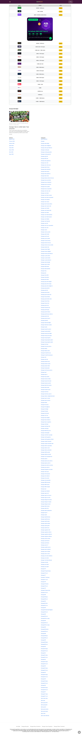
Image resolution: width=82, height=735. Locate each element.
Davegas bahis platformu (45, 173)
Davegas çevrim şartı (45, 236)
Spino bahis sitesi (44, 698)
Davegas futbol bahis (45, 266)
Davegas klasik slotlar (45, 387)
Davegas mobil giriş (44, 428)
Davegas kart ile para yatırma (46, 370)
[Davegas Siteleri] (39, 2)
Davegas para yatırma (45, 467)
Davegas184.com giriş (45, 624)
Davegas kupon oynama (45, 400)
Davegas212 (43, 659)
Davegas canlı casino (45, 201)
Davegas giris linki (44, 290)
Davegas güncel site (45, 305)
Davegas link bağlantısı (45, 406)
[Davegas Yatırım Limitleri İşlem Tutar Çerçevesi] (19, 116)
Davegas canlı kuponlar (45, 221)
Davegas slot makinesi (45, 475)
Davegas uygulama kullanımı (46, 534)
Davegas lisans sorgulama (46, 421)
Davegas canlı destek (45, 208)
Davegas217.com (44, 696)
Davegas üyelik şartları (45, 525)
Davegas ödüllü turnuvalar (46, 454)
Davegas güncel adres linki (46, 294)
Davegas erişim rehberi (45, 264)
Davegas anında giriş (45, 149)
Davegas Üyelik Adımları (45, 516)
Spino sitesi (43, 713)
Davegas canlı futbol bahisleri (46, 214)
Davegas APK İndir (44, 158)
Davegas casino (44, 229)
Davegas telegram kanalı (45, 503)
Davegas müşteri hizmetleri (46, 441)
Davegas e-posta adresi (45, 255)
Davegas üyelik (44, 514)
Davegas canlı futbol (45, 212)
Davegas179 (43, 588)
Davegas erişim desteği (45, 262)
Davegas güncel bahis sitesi (46, 298)
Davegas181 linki (44, 603)
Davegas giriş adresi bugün (46, 283)
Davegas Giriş (43, 270)
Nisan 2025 (11, 154)
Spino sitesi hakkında (45, 715)
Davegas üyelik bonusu (45, 519)
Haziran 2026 (11, 143)
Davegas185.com (44, 631)
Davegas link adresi (44, 404)
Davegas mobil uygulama (46, 437)
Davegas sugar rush (45, 493)
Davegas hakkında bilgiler (46, 322)
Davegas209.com (44, 644)
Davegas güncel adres (45, 292)
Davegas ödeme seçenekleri (46, 445)
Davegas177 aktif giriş (45, 577)
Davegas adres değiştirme (46, 145)
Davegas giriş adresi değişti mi (47, 285)
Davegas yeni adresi (45, 557)
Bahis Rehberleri (44, 139)
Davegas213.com (44, 670)
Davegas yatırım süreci (45, 553)
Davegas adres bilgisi (45, 143)
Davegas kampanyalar (45, 367)
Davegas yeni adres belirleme (46, 555)
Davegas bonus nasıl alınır (46, 184)
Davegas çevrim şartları (45, 238)
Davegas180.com (44, 598)
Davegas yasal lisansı (45, 542)
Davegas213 (43, 665)
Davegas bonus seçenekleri (46, 188)
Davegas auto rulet (44, 162)
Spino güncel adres (44, 709)
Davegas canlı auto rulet (45, 190)
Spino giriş (43, 700)
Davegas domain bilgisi (45, 249)
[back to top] (79, 732)
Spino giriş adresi (44, 702)
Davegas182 (43, 607)
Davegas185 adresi (44, 629)
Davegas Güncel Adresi (45, 296)
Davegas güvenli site (45, 316)
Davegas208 (43, 633)
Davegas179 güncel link (45, 590)
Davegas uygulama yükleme (46, 536)
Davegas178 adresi (44, 583)
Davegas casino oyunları (45, 231)
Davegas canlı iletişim (45, 218)
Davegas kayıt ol (44, 374)
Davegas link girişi (44, 411)
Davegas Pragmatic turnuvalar (47, 469)
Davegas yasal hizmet (45, 540)
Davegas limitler (13, 123)
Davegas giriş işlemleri (45, 288)
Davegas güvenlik (44, 320)
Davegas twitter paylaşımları (46, 510)
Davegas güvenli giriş (45, 309)
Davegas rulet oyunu (45, 471)
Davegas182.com (44, 611)
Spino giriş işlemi (44, 704)
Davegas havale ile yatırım (46, 329)
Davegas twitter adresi (45, 506)
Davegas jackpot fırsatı (45, 361)
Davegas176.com (44, 573)
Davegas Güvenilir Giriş (45, 307)
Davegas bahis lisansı (45, 171)
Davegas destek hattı (45, 247)
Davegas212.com (44, 663)
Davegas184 (43, 620)
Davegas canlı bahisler (45, 199)
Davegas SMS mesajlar (45, 486)
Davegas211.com (44, 657)
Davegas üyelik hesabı (45, 521)
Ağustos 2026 (11, 139)
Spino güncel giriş (44, 711)
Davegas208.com (44, 637)
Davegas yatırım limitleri (22, 123)
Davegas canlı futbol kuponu (46, 216)
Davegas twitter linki (45, 508)
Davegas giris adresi (45, 279)
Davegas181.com (44, 605)
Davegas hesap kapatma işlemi (47, 339)
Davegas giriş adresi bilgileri (46, 281)
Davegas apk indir (44, 156)
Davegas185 (43, 627)
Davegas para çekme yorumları (47, 465)
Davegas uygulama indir (45, 529)
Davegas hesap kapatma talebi (47, 342)
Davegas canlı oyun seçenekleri (47, 225)
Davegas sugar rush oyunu (46, 495)
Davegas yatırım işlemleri (46, 549)
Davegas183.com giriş (45, 618)
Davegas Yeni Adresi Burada (46, 560)
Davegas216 (43, 685)
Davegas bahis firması (45, 167)
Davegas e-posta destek (45, 257)
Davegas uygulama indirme (46, 532)
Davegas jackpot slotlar (45, 365)
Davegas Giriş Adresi (45, 277)
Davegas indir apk (44, 359)
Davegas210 (43, 646)
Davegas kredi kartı (44, 391)
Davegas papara (44, 458)
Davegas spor (43, 488)
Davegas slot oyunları (45, 478)
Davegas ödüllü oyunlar (45, 452)
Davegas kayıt (43, 372)
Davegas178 (43, 581)
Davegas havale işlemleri (45, 331)
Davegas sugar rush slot (45, 497)
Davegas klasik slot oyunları (46, 385)
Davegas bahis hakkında (45, 169)
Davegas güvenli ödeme (45, 311)
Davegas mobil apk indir (45, 426)
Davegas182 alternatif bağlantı (47, 609)
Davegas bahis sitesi (45, 175)
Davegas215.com (44, 683)
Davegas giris (43, 272)
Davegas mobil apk (44, 424)
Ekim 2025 (11, 152)
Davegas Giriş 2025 (45, 275)
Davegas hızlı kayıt (44, 344)
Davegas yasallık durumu (46, 547)
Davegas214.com (44, 676)
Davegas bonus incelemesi (46, 182)
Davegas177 (43, 575)
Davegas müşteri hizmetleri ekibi (47, 443)
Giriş (70, 1)
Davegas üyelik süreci (45, 527)
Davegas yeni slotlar (45, 564)
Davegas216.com (44, 689)
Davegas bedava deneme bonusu (47, 177)
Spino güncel (43, 706)
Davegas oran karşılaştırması (46, 456)
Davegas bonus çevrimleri (46, 180)
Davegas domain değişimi (46, 251)
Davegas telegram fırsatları (46, 501)
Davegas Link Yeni (44, 415)
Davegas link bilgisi (44, 408)
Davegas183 (43, 614)
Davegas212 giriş (44, 661)
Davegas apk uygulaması (46, 160)
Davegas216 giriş (44, 687)
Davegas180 (43, 594)
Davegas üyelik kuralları (45, 523)
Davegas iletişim (44, 348)
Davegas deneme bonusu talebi (47, 244)
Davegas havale (44, 326)
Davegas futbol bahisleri (45, 268)
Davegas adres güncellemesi (46, 147)
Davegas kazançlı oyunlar (46, 383)
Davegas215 (43, 678)
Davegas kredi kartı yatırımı (46, 393)
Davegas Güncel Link (45, 303)
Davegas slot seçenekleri (45, 480)
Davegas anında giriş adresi (46, 152)
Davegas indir (43, 357)
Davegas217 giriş (44, 693)
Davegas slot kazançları (45, 473)
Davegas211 (43, 652)
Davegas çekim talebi (45, 234)
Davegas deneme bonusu (46, 242)
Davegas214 (43, 672)
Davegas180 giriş (44, 596)
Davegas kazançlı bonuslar (46, 380)
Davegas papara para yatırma (46, 460)
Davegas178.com (44, 586)
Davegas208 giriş (44, 635)
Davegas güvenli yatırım (45, 318)
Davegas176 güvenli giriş (46, 570)
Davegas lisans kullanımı (45, 419)
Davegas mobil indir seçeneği (46, 434)
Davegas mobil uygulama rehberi (47, 439)
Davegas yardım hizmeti (45, 538)
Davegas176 (43, 568)
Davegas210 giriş (44, 648)
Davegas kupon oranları (45, 398)
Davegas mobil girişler (45, 432)
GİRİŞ (61, 8)
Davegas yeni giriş (44, 562)
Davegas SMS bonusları (45, 482)
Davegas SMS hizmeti (45, 484)
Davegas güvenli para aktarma (47, 313)
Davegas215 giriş (44, 681)
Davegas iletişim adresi (45, 350)
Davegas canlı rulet (44, 227)
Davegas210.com (44, 650)
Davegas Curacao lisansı (45, 240)
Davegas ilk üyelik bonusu (46, 352)
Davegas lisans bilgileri (45, 417)
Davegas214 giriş (44, 674)
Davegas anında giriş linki (46, 154)
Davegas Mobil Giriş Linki (46, 430)
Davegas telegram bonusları (46, 499)
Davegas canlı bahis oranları (46, 195)
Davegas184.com (44, 622)
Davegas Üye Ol (44, 512)
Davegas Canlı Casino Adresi (46, 203)
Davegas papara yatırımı (45, 462)
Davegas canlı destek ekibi (46, 210)
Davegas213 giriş (44, 668)
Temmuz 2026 (12, 141)
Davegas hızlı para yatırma (46, 346)
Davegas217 (43, 691)
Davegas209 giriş (44, 642)
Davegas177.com (44, 579)
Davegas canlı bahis (45, 193)
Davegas (42, 141)
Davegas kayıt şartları (45, 376)
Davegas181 (43, 601)
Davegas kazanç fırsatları (46, 378)
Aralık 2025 (11, 147)
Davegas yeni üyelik (45, 566)
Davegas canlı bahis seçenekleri (47, 197)
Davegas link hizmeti (45, 413)
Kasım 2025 (11, 149)
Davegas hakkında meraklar (46, 324)
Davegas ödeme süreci (45, 447)
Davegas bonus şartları (45, 186)
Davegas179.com (44, 592)
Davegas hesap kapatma (45, 337)
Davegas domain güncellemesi (47, 253)
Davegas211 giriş (44, 655)
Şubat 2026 (11, 145)
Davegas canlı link (44, 223)
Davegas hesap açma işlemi (46, 335)
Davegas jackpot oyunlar (45, 363)
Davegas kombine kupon (45, 389)
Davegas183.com (44, 616)
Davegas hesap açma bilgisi (46, 333)
